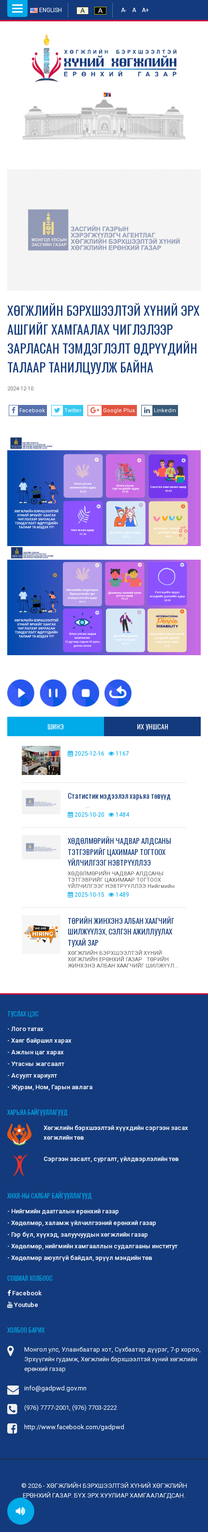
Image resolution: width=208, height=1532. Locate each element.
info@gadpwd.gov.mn (55, 1388)
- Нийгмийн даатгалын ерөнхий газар (63, 1211)
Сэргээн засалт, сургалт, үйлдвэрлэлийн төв (111, 1158)
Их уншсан (152, 726)
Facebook (26, 1293)
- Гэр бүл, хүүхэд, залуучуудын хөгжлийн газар (77, 1234)
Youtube (25, 1304)
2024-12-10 (20, 389)
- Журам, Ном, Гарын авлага (49, 1087)
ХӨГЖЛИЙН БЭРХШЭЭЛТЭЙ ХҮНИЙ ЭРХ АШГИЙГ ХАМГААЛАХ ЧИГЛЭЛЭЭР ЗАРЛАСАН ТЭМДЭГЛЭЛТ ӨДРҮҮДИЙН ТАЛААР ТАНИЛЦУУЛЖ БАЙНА (103, 338)
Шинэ (55, 726)
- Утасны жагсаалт (35, 1063)
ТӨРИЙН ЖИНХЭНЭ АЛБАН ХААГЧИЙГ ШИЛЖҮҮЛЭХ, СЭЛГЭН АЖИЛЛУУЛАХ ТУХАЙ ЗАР (121, 931)
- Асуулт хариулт (32, 1075)
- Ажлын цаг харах (35, 1052)
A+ (145, 10)
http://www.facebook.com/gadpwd (74, 1427)
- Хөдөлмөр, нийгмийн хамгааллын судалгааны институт (92, 1246)
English (50, 10)
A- (123, 10)
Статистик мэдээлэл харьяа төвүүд (119, 795)
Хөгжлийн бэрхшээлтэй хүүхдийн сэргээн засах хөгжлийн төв (116, 1132)
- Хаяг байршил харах (39, 1040)
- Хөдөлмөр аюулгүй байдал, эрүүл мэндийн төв (79, 1257)
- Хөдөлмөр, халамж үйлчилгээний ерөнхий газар (81, 1222)
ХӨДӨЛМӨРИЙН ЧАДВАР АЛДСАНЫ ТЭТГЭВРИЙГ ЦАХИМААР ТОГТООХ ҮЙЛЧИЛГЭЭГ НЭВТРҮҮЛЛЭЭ (119, 851)
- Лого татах (25, 1028)
